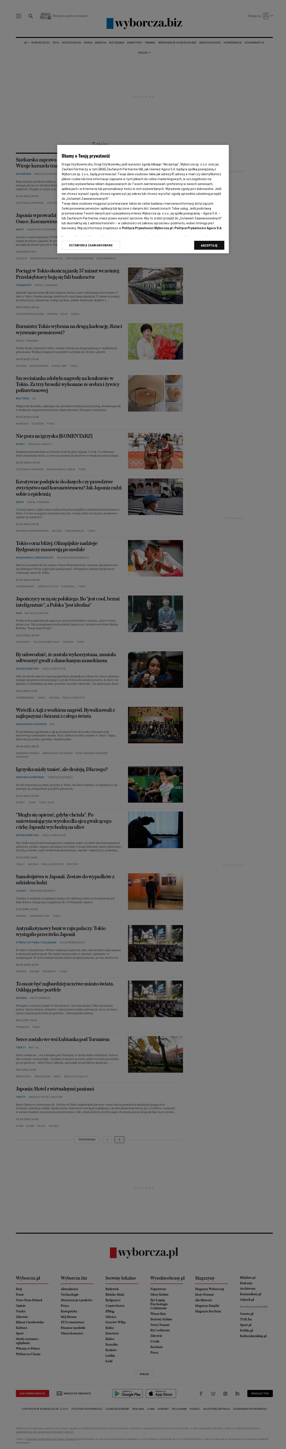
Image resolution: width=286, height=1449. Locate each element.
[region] (143, 199)
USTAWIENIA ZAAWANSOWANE (91, 245)
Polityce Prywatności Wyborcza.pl (147, 228)
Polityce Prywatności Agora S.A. (198, 228)
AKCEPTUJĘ (209, 245)
